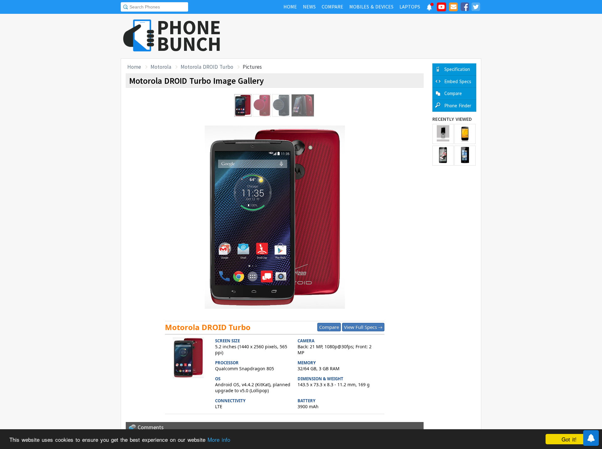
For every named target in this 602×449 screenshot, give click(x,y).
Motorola (160, 66)
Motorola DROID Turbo (207, 66)
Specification (457, 69)
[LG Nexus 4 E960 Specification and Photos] (465, 134)
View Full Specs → (363, 327)
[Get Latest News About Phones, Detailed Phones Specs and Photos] (139, 36)
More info (219, 439)
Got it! (569, 439)
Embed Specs (457, 81)
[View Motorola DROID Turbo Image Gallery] (188, 358)
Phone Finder (457, 106)
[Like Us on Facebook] (464, 8)
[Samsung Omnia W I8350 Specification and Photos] (465, 156)
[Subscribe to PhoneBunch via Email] (453, 8)
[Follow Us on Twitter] (475, 8)
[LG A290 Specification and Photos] (443, 134)
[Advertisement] (367, 36)
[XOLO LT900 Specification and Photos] (443, 156)
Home (134, 66)
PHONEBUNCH (189, 35)
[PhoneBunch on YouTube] (441, 9)
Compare (329, 327)
